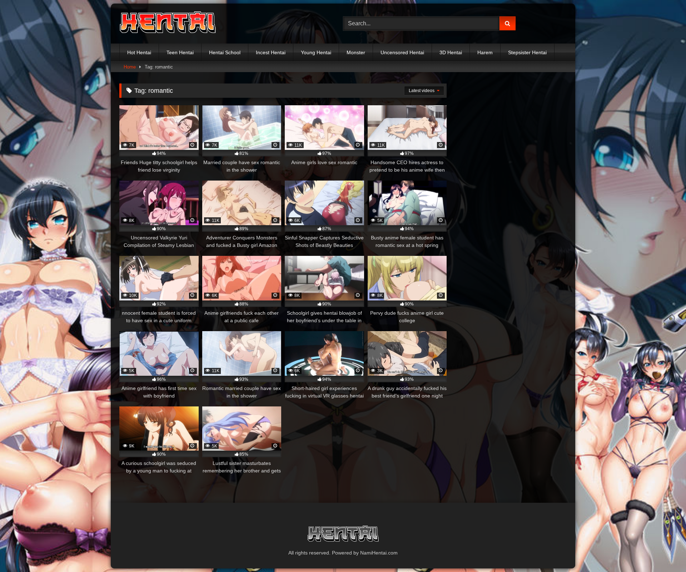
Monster (356, 52)
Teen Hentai (180, 52)
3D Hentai (450, 52)
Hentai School (224, 52)
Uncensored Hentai (402, 52)
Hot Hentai (139, 52)
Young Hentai (316, 52)
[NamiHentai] (167, 23)
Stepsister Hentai (527, 52)
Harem (485, 52)
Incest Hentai (270, 52)
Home (130, 67)
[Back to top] (664, 551)
